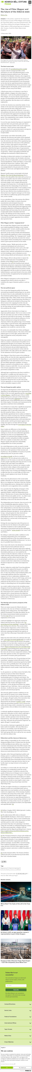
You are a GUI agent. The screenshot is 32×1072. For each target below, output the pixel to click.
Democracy (4, 868)
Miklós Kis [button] (4, 15)
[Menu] (29, 2)
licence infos (12, 62)
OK (7, 1067)
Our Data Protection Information (7, 1064)
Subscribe (16, 989)
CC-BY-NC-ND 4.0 (21, 873)
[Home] (13, 2)
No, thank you (22, 1067)
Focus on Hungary (15, 868)
